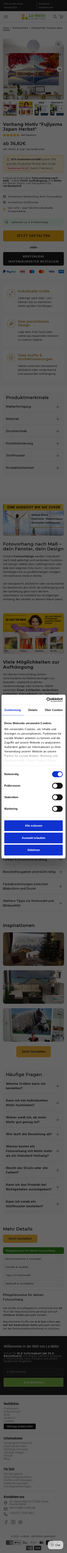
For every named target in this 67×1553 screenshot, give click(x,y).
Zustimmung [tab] (12, 710)
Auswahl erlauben (33, 837)
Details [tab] (32, 710)
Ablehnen (33, 850)
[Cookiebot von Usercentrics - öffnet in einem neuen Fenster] (47, 699)
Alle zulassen (33, 825)
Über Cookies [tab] (54, 710)
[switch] (57, 786)
